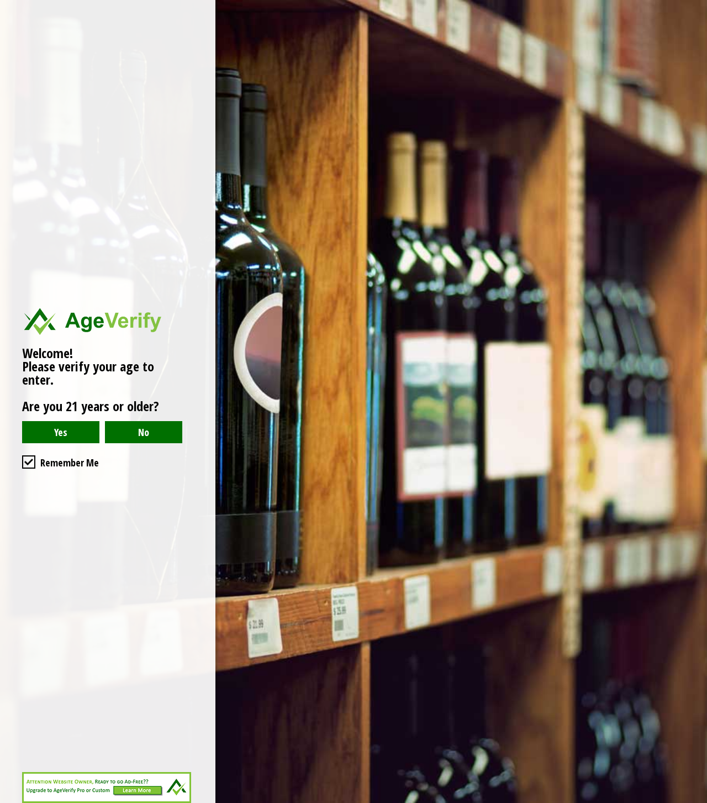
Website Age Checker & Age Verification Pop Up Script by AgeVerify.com (693, 800)
